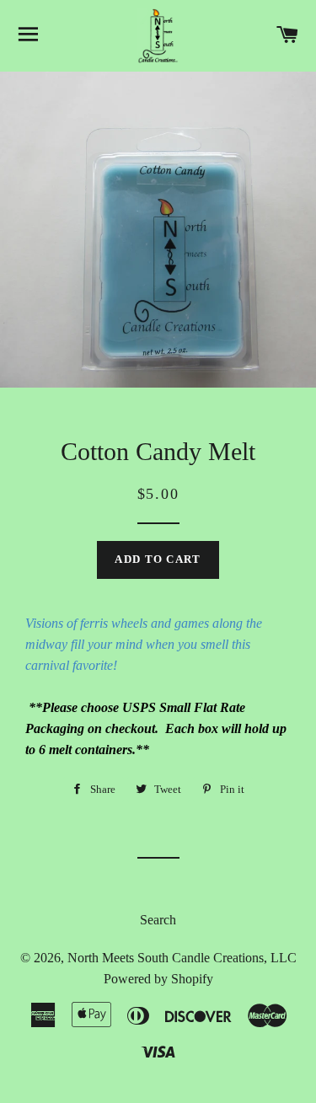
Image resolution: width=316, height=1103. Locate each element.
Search (158, 920)
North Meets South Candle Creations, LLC (182, 957)
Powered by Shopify (158, 979)
